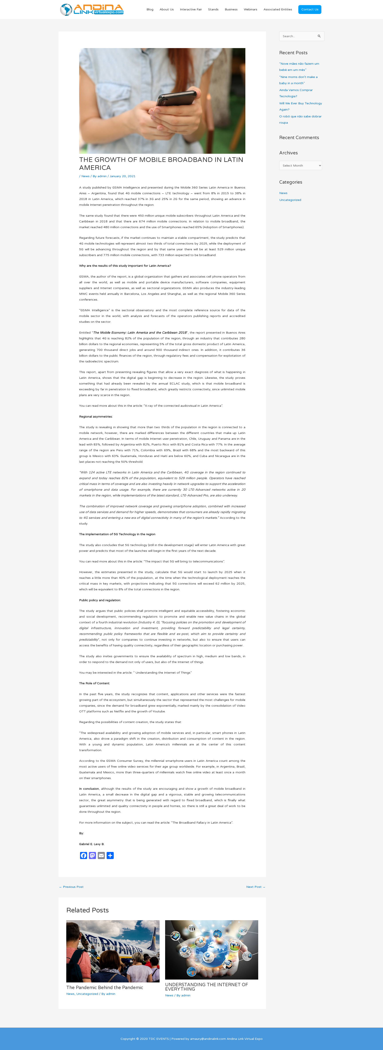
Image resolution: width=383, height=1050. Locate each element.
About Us (167, 9)
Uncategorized (87, 994)
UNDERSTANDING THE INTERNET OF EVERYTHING (206, 987)
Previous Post (71, 887)
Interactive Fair (191, 9)
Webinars (250, 9)
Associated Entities (278, 9)
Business (231, 9)
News (85, 176)
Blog (150, 9)
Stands (213, 9)
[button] (309, 9)
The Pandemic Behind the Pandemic (104, 987)
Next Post (256, 887)
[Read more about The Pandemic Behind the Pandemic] (113, 951)
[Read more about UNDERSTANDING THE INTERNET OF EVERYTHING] (211, 950)
